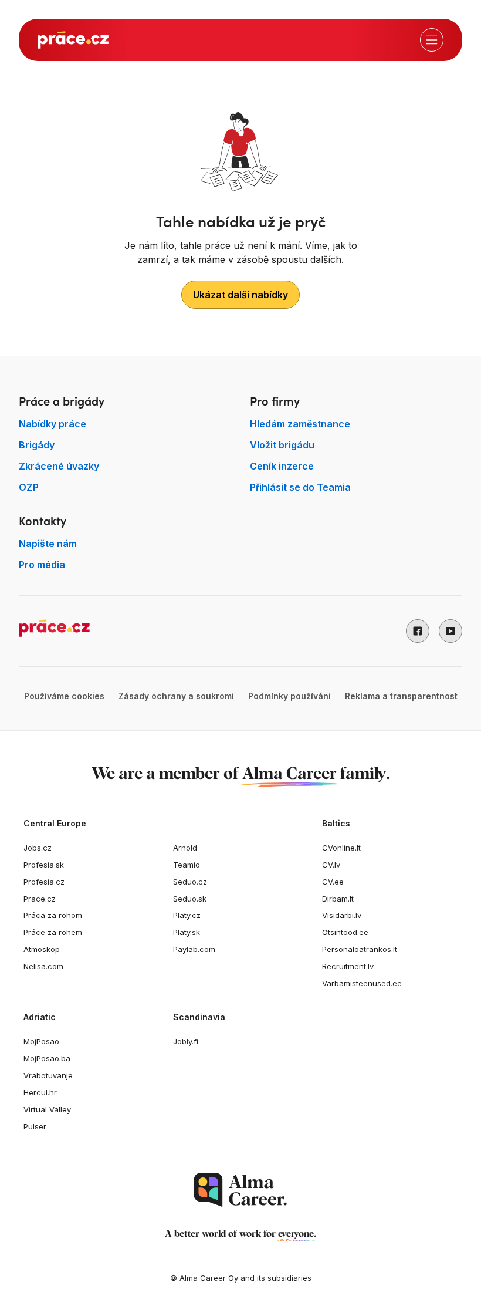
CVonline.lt (341, 847)
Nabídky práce (52, 424)
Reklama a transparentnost (401, 696)
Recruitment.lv (348, 966)
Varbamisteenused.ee (362, 983)
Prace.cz (39, 898)
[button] (417, 631)
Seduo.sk (189, 898)
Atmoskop (41, 949)
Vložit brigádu (282, 445)
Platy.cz (187, 915)
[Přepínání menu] (431, 40)
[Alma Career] (240, 1190)
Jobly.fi (185, 1041)
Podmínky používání (289, 696)
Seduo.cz (190, 881)
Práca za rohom (52, 915)
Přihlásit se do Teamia (300, 487)
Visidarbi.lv (341, 915)
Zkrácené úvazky (59, 466)
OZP (29, 487)
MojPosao (41, 1041)
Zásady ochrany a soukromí (176, 696)
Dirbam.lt (338, 898)
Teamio (186, 864)
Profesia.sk (43, 864)
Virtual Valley (47, 1109)
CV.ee (333, 881)
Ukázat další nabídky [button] (240, 295)
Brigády (37, 445)
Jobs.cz (37, 847)
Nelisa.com (43, 966)
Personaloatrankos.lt (359, 949)
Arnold (185, 847)
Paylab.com (194, 949)
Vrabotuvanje (48, 1075)
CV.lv (331, 864)
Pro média (42, 565)
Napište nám (48, 543)
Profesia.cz (44, 881)
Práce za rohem (52, 932)
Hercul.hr (40, 1092)
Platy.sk (186, 932)
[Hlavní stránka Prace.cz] (73, 40)
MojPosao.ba (46, 1058)
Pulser (34, 1126)
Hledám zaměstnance (300, 424)
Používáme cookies (64, 696)
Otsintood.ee (345, 932)
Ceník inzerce (282, 466)
